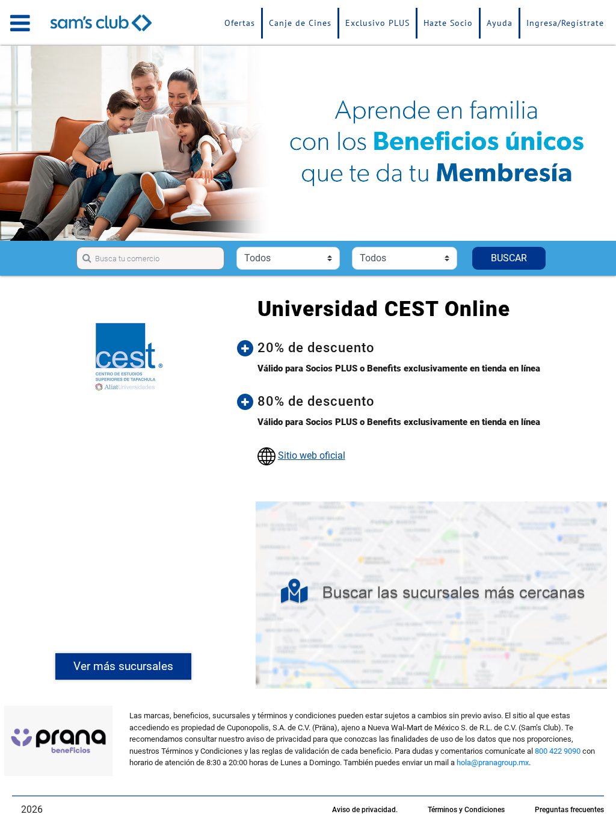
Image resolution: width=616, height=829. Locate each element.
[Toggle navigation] (20, 23)
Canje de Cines (300, 22)
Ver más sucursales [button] (123, 666)
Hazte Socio (448, 22)
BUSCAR (509, 258)
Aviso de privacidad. (365, 810)
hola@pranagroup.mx (493, 762)
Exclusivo (377, 22)
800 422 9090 (558, 751)
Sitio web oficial (311, 455)
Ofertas (239, 22)
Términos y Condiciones (466, 810)
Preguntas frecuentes (569, 810)
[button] (427, 348)
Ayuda (500, 22)
